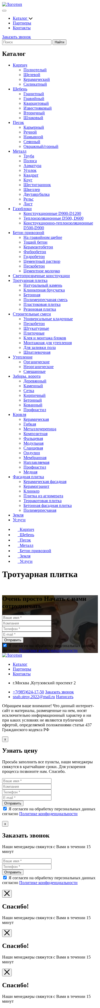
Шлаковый (33, 117)
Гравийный (33, 98)
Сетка (28, 390)
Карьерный (33, 127)
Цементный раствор (41, 261)
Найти (59, 42)
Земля (18, 515)
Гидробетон (34, 256)
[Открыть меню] (4, 10)
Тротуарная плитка (30, 280)
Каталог (21, 18)
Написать (64, 696)
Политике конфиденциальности (48, 650)
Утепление (23, 357)
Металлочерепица (39, 429)
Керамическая (36, 419)
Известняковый (37, 108)
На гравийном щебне (42, 237)
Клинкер (31, 491)
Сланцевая (33, 448)
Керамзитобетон (38, 247)
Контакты (22, 28)
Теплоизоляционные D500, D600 (53, 218)
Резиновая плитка (39, 309)
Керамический (36, 79)
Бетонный (32, 400)
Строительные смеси (32, 314)
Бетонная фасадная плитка (47, 505)
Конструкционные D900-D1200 (52, 213)
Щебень (20, 89)
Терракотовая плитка (42, 500)
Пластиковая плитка (42, 304)
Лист (28, 204)
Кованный (32, 405)
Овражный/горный (40, 146)
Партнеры (22, 23)
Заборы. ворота (27, 376)
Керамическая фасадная (44, 481)
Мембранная (34, 457)
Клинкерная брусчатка (44, 290)
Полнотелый (35, 70)
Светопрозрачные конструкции (41, 275)
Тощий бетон (35, 242)
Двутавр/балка (36, 194)
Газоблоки (22, 208)
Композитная (35, 433)
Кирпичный (34, 395)
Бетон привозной (28, 232)
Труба (28, 156)
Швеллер (31, 189)
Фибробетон (34, 251)
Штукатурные (36, 328)
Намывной (33, 137)
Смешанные (34, 371)
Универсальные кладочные (48, 318)
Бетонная (31, 295)
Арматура (32, 165)
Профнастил (34, 409)
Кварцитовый (36, 103)
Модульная (33, 443)
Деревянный (34, 381)
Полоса (30, 161)
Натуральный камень (42, 285)
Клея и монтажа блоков (44, 338)
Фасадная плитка (28, 476)
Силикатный (35, 84)
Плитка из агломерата (43, 496)
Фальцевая (33, 438)
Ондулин (31, 453)
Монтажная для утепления (47, 342)
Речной (30, 132)
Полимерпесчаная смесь (45, 299)
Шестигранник (37, 184)
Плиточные (34, 333)
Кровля (19, 414)
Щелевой (31, 74)
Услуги (19, 520)
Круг (28, 180)
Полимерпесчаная (39, 510)
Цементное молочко (41, 271)
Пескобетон (34, 266)
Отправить (12, 640)
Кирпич (20, 65)
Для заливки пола (39, 347)
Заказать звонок (16, 37)
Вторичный (34, 113)
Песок (18, 122)
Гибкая (29, 424)
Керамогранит (36, 486)
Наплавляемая (36, 462)
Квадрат (30, 175)
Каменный (33, 386)
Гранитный (33, 93)
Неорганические (38, 366)
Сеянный (31, 141)
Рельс (28, 199)
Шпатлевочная (36, 352)
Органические (36, 362)
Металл (19, 151)
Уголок (30, 170)
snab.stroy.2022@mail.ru (34, 696)
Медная (30, 472)
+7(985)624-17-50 (28, 692)
